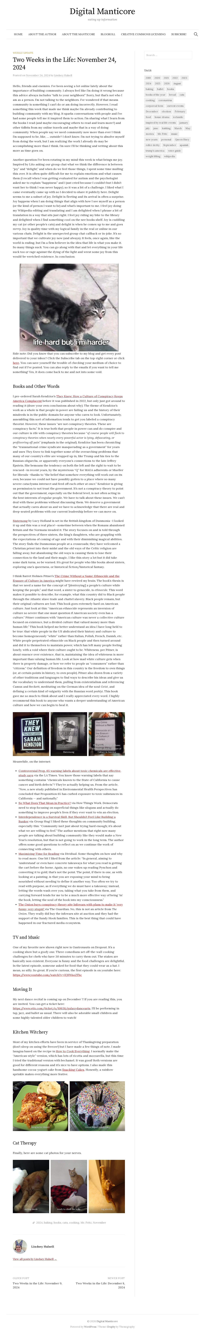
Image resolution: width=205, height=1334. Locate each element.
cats (65, 1222)
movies (150, 133)
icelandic (178, 117)
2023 (184, 77)
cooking (74, 1222)
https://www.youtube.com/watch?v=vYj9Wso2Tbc (47, 975)
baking (48, 1222)
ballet (160, 89)
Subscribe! (178, 34)
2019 (148, 77)
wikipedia (169, 156)
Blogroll (108, 34)
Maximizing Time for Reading (39, 854)
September (169, 145)
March (178, 128)
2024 (39, 1222)
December (152, 111)
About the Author (42, 34)
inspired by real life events (161, 122)
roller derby (153, 145)
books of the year (155, 94)
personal (166, 139)
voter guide (174, 150)
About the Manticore (78, 34)
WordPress (90, 1326)
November (99, 1222)
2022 (175, 77)
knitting (166, 128)
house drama (162, 117)
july (148, 128)
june (155, 128)
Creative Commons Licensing (143, 34)
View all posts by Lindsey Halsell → (35, 1259)
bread (172, 94)
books (57, 1222)
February (180, 111)
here (16, 363)
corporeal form (154, 105)
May (187, 128)
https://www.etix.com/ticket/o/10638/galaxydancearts (51, 1008)
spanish (184, 145)
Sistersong (20, 521)
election (166, 111)
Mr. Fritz (86, 1222)
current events (175, 105)
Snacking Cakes (73, 1069)
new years (151, 139)
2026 (167, 83)
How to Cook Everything (73, 1051)
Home (18, 34)
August (177, 83)
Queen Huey (182, 139)
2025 (157, 83)
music (174, 133)
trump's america (155, 150)
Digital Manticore (102, 11)
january (184, 122)
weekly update (23, 52)
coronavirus (165, 100)
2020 (157, 77)
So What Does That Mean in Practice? (45, 803)
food (148, 117)
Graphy (111, 1326)
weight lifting (153, 156)
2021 (166, 77)
